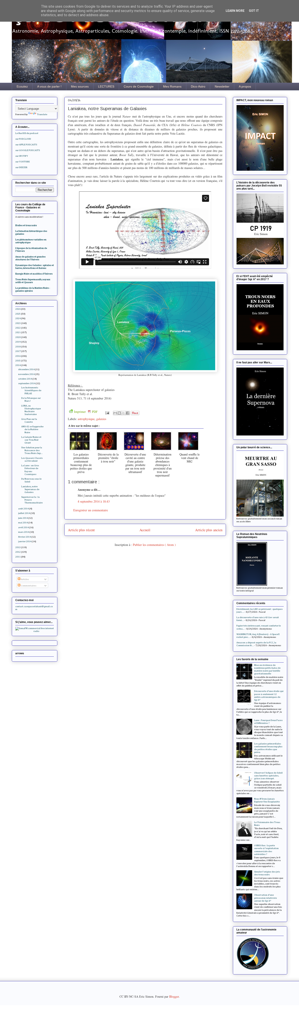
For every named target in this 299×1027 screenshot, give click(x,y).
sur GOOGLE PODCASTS (27, 150)
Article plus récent (81, 529)
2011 (18, 557)
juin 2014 (23, 518)
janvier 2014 (24, 541)
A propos (245, 86)
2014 (18, 365)
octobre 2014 (25, 379)
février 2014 (24, 537)
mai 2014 (23, 522)
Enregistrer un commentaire (90, 510)
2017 (18, 351)
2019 (18, 342)
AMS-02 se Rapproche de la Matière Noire (32, 429)
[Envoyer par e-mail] (115, 413)
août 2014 (23, 508)
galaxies (101, 419)
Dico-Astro (198, 86)
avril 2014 (23, 527)
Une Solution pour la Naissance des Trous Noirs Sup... (32, 450)
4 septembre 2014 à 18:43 (94, 501)
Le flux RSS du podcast (26, 133)
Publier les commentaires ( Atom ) (154, 545)
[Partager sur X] (123, 413)
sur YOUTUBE (22, 161)
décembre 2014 (26, 369)
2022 (18, 328)
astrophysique (86, 419)
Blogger (174, 996)
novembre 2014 (26, 374)
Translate (42, 114)
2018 (18, 346)
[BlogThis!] (119, 413)
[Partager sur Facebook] (127, 413)
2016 (18, 356)
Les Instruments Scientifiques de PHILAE (31, 390)
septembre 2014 (26, 383)
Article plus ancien (208, 529)
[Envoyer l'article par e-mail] (107, 412)
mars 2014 (23, 532)
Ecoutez (22, 86)
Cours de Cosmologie (139, 86)
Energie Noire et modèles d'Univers (34, 274)
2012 (18, 552)
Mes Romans (172, 86)
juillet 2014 (24, 513)
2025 (18, 314)
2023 (18, 323)
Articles (24, 579)
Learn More (235, 10)
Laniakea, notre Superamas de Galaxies (30, 489)
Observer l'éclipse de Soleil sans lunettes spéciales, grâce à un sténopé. (268, 776)
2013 (18, 547)
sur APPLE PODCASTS (26, 144)
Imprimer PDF (86, 412)
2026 (18, 309)
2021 (18, 332)
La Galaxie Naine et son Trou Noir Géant (31, 440)
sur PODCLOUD (23, 139)
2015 (18, 360)
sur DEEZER (21, 167)
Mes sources (80, 86)
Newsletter (222, 86)
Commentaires (28, 585)
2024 (18, 318)
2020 (18, 337)
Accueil (144, 529)
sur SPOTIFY (21, 156)
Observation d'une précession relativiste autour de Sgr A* (265, 898)
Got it (254, 10)
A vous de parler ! (49, 86)
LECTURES (106, 86)
